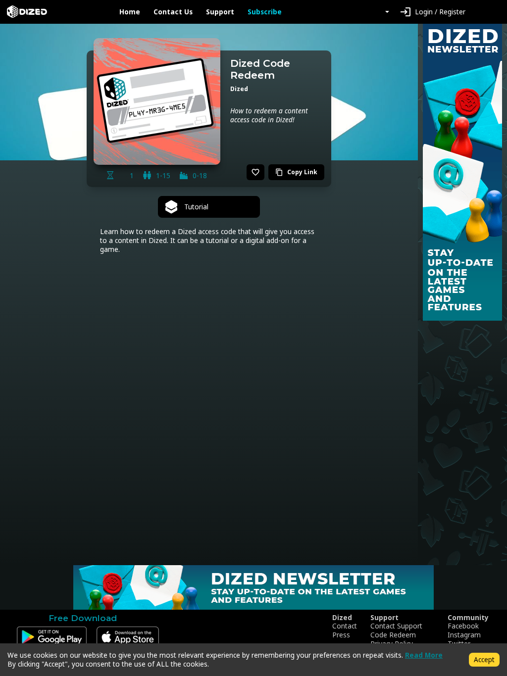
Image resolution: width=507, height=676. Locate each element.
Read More (424, 655)
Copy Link (296, 172)
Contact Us (173, 11)
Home (129, 11)
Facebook (463, 626)
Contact (344, 626)
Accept (484, 659)
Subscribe (265, 11)
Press (341, 634)
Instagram (464, 634)
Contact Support (396, 626)
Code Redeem (393, 634)
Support (220, 11)
